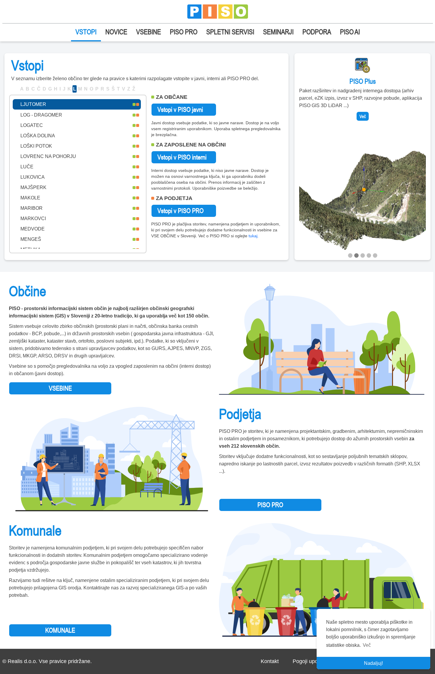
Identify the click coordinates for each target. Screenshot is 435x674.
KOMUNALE (60, 630)
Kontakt (270, 661)
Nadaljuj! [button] (373, 663)
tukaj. (254, 235)
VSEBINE (148, 32)
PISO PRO (183, 32)
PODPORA (316, 32)
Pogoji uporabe (310, 661)
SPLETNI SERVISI (230, 32)
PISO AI (350, 32)
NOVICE (116, 32)
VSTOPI (85, 32)
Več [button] (367, 645)
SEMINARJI (278, 32)
